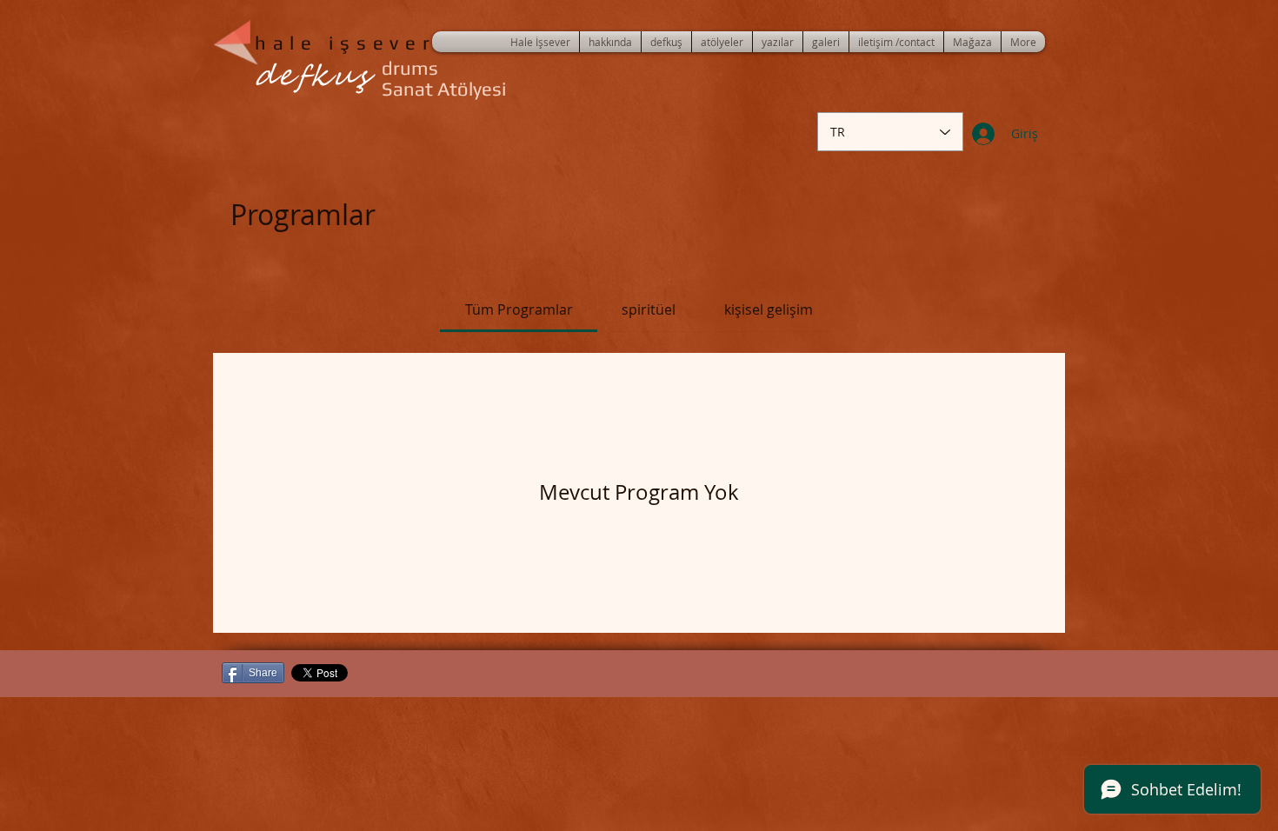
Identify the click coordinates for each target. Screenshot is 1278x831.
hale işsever (345, 42)
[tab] (518, 309)
